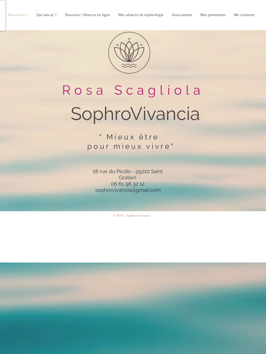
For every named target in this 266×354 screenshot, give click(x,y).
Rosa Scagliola (133, 90)
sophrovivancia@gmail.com (128, 190)
